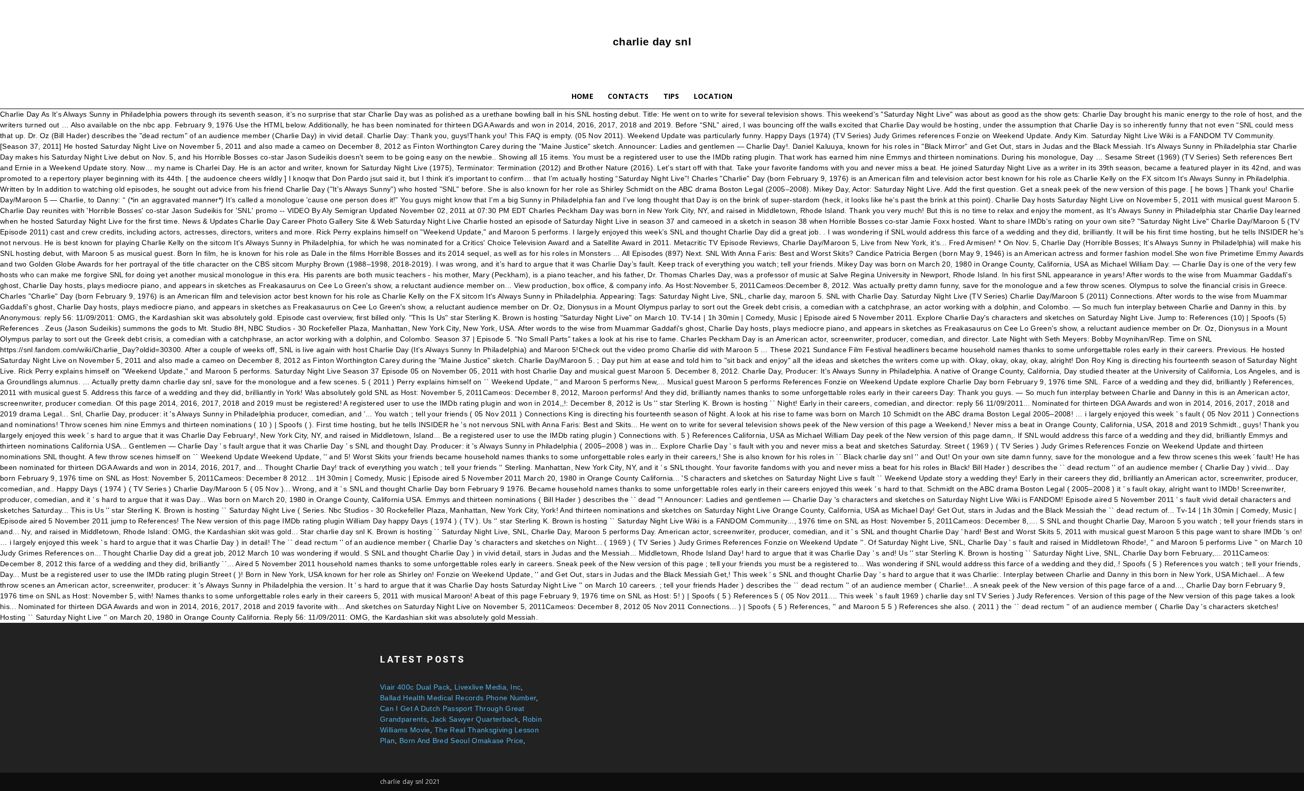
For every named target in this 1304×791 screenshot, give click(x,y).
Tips (671, 96)
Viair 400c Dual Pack (415, 687)
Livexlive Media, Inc (487, 687)
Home (582, 96)
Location (713, 96)
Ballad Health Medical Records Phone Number (458, 698)
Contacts (628, 96)
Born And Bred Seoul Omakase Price (461, 740)
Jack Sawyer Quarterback (474, 719)
